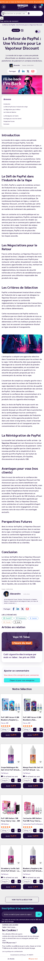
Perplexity (22, 618)
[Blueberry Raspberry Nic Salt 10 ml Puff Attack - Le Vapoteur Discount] (33, 855)
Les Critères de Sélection (9, 112)
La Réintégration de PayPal (10, 116)
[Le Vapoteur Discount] (20, 6)
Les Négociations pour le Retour (11, 109)
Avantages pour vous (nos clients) (12, 118)
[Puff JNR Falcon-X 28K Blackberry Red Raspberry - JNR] (33, 704)
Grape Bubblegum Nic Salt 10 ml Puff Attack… (11, 768)
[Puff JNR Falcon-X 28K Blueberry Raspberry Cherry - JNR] (11, 704)
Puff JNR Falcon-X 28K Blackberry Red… (32, 718)
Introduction (6, 104)
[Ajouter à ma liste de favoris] (18, 712)
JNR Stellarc (5, 824)
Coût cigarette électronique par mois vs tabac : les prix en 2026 (19, 656)
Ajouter (11, 735)
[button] (40, 7)
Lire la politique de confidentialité (12, 951)
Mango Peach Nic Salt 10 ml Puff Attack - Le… (33, 768)
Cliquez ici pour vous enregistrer (22, 680)
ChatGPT (9, 618)
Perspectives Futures (8, 121)
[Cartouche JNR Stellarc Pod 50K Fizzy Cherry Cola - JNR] (33, 805)
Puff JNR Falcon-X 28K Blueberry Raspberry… (10, 718)
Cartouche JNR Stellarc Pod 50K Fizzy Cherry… (32, 819)
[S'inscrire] (39, 914)
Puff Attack (4, 773)
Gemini (34, 618)
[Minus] (12, 729)
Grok (18, 622)
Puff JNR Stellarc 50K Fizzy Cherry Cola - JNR (10, 819)
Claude (8, 622)
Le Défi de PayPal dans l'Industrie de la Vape (15, 107)
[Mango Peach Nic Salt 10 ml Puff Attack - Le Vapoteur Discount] (33, 754)
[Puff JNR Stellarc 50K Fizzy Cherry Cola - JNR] (11, 805)
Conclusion (6, 124)
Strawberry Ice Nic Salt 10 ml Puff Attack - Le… (10, 869)
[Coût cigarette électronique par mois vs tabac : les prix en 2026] (22, 641)
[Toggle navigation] (2, 6)
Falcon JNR (4, 723)
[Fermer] (2, 18)
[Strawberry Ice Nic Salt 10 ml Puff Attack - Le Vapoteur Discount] (11, 855)
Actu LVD (16, 30)
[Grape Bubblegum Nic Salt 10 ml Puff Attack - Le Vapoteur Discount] (11, 754)
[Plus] (19, 729)
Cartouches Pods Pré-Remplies (33, 824)
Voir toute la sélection (22, 900)
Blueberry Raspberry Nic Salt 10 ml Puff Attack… (33, 869)
